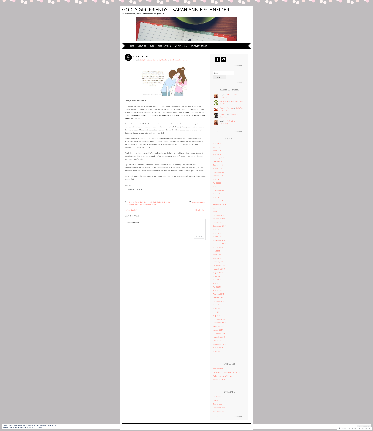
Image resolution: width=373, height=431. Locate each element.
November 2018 (219, 240)
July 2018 (216, 251)
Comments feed (219, 407)
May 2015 (216, 315)
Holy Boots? (200, 210)
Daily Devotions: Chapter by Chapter (153, 60)
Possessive (147, 204)
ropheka (223, 114)
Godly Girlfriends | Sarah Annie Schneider (175, 9)
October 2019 (218, 222)
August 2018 (218, 247)
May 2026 (216, 147)
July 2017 (216, 276)
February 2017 (218, 294)
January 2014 (218, 330)
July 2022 (216, 186)
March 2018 (217, 258)
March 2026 (217, 154)
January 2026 (218, 161)
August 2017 (218, 272)
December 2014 (219, 319)
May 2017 (216, 283)
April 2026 (217, 150)
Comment (199, 237)
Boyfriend (130, 202)
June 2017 (217, 280)
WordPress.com (219, 411)
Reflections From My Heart (223, 376)
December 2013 (219, 333)
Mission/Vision (164, 46)
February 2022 (218, 190)
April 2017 (217, 287)
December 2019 (219, 215)
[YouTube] (223, 59)
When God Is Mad (132, 210)
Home (131, 46)
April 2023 (217, 183)
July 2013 (216, 351)
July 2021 (216, 194)
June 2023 (217, 179)
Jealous (132, 204)
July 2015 (216, 308)
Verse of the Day (219, 379)
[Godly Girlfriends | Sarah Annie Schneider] (186, 41)
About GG (142, 46)
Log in (215, 400)
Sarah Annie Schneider (178, 60)
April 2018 (217, 254)
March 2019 (217, 237)
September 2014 (219, 323)
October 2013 (218, 340)
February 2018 (218, 262)
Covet (137, 202)
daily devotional (146, 202)
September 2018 (219, 244)
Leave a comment (198, 202)
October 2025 (218, 165)
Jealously (138, 204)
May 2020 (216, 208)
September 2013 (219, 344)
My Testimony (181, 46)
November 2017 (219, 269)
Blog (152, 46)
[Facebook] (217, 59)
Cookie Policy (40, 427)
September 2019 (219, 226)
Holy (126, 204)
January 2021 (218, 201)
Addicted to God (219, 369)
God (154, 202)
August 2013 (218, 348)
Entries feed (217, 404)
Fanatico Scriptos (226, 108)
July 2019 (216, 229)
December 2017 (219, 265)
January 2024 (218, 176)
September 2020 (219, 204)
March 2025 (217, 168)
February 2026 (218, 158)
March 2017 (217, 290)
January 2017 (218, 297)
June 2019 (217, 233)
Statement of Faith (199, 46)
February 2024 (218, 172)
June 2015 (217, 312)
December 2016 (219, 301)
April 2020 (217, 211)
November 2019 (219, 219)
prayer (154, 204)
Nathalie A (224, 101)
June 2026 (217, 143)
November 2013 (219, 337)
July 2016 (216, 305)
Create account (218, 397)
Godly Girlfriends (163, 202)
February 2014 (218, 326)
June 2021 (217, 197)
